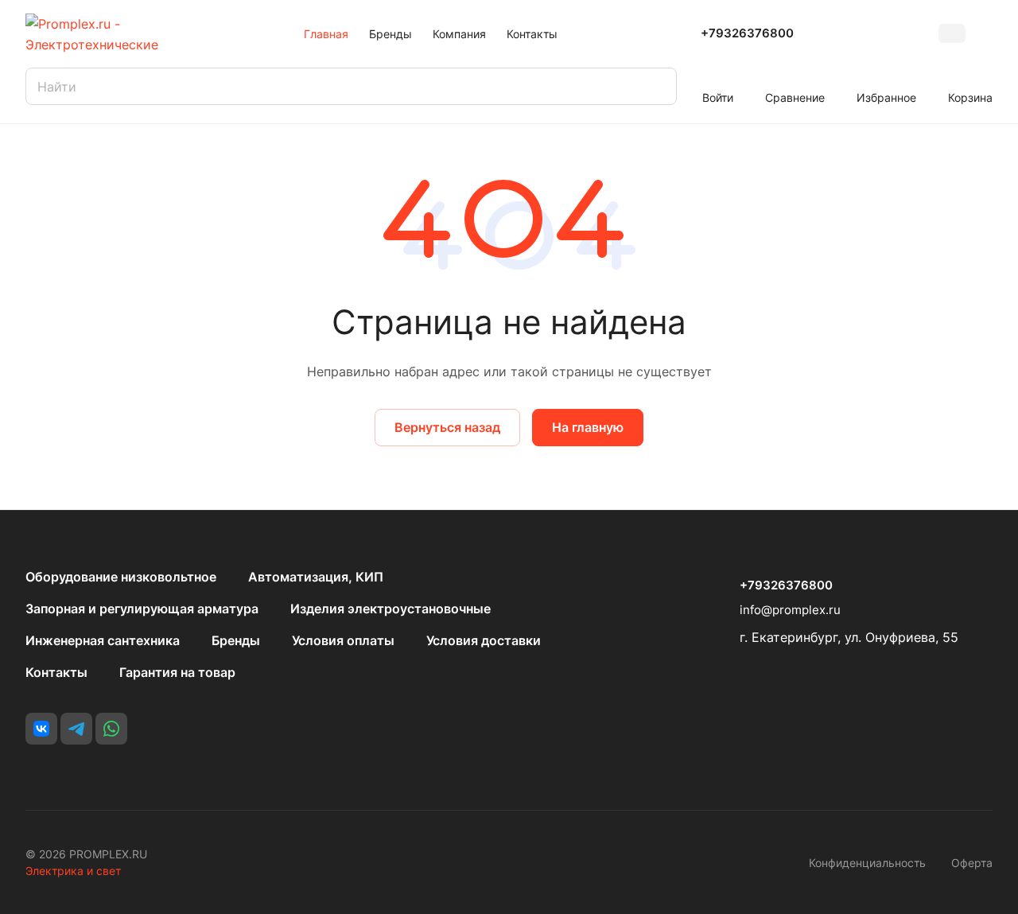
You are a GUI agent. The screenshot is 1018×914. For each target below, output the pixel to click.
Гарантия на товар (177, 672)
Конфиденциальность (867, 862)
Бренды (236, 640)
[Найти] (657, 86)
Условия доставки (483, 640)
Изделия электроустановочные (390, 608)
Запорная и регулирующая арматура (141, 608)
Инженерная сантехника (102, 640)
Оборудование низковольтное (120, 577)
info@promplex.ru (790, 609)
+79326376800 (747, 33)
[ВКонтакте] (41, 729)
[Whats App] (111, 729)
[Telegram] (76, 729)
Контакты (56, 672)
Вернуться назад (447, 427)
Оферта (972, 862)
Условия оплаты (343, 640)
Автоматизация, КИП (315, 577)
